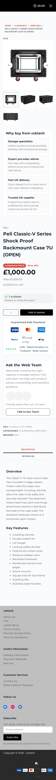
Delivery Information (16, 655)
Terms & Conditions (15, 637)
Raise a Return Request (18, 685)
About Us (9, 616)
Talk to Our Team (28, 411)
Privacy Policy (11, 629)
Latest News (11, 625)
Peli (16, 435)
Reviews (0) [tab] (28, 456)
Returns (8, 663)
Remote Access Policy (17, 633)
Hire (6, 621)
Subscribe (12, 737)
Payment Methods (15, 659)
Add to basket (36, 312)
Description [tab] (28, 449)
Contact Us (10, 681)
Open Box (40, 431)
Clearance (26, 431)
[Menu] (50, 5)
